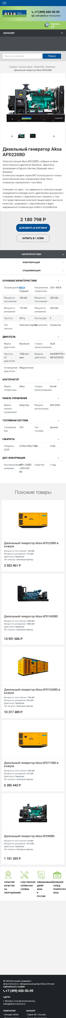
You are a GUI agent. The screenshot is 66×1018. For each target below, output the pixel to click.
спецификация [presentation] (31, 270)
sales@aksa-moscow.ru (48, 15)
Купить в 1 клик (33, 238)
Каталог (9, 33)
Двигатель (9, 337)
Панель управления (14, 398)
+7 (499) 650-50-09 (46, 12)
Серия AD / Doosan (36, 1014)
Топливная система (15, 420)
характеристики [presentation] (31, 254)
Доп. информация (13, 458)
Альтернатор (10, 379)
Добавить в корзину (33, 227)
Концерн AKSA (11, 1014)
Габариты (8, 439)
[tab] (33, 254)
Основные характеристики (19, 280)
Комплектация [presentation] (31, 262)
